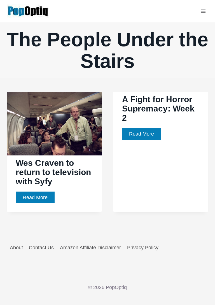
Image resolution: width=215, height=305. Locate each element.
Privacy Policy (142, 247)
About (16, 247)
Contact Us (41, 247)
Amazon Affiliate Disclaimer (90, 247)
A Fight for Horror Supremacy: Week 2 (158, 108)
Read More (39, 199)
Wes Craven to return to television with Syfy (53, 172)
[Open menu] (203, 11)
